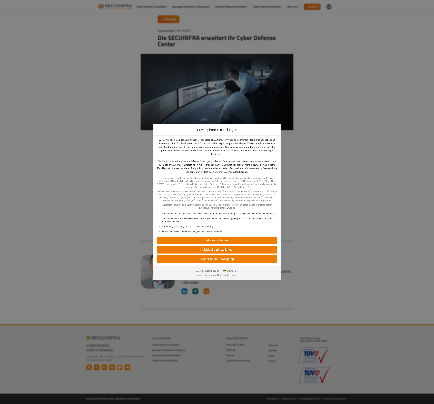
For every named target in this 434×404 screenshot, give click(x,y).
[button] (217, 259)
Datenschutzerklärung (235, 171)
